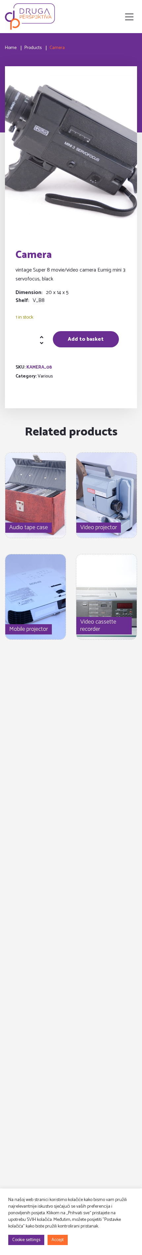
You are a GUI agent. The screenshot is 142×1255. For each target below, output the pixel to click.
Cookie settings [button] (26, 1239)
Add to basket (86, 339)
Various (45, 376)
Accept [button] (58, 1239)
